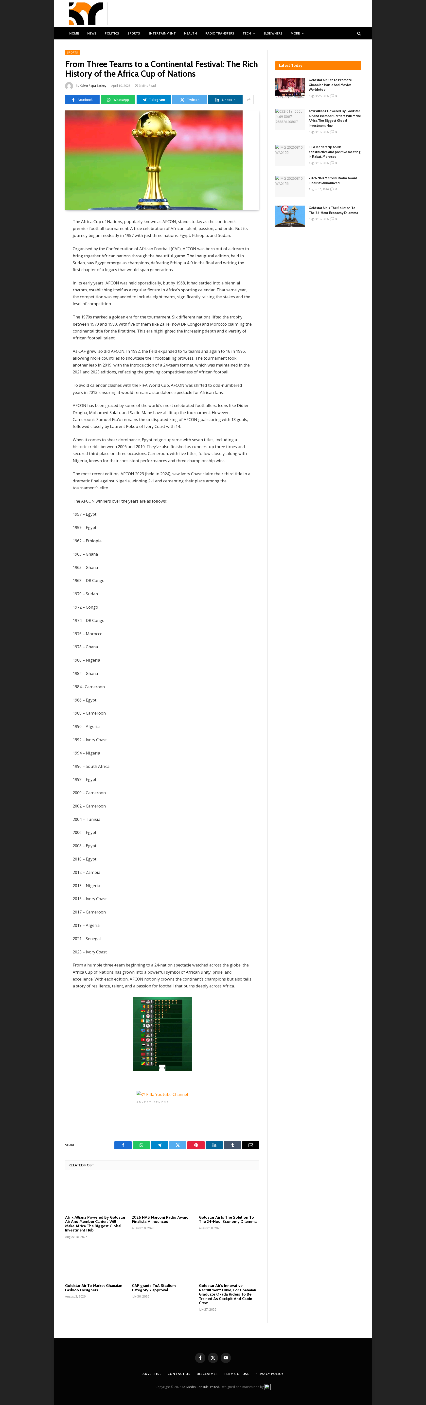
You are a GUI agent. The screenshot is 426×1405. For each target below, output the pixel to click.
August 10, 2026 (319, 163)
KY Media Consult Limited (200, 1386)
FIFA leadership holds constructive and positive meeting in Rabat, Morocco (334, 152)
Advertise (151, 1373)
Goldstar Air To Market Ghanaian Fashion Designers (93, 1287)
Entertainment (162, 33)
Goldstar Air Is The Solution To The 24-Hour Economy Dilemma (228, 1219)
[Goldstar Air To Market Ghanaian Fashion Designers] (95, 1263)
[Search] (358, 33)
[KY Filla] (86, 13)
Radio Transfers (219, 33)
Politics (112, 33)
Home (74, 33)
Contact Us (179, 1373)
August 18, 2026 (319, 132)
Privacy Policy (269, 1373)
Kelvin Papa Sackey (93, 86)
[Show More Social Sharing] (249, 99)
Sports (133, 33)
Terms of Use (236, 1373)
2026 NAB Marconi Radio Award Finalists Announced (160, 1219)
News (91, 33)
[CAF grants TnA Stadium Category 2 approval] (162, 1263)
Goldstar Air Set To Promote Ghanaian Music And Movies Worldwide (330, 85)
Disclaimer (207, 1373)
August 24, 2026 (319, 96)
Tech (247, 33)
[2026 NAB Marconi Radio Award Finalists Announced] (162, 1194)
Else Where (273, 33)
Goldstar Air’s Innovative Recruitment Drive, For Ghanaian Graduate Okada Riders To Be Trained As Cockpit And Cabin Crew (227, 1294)
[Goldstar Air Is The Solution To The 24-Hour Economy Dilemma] (229, 1194)
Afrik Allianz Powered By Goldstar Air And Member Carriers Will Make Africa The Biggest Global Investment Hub (95, 1223)
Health (190, 33)
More (295, 33)
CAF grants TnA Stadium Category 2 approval (154, 1287)
